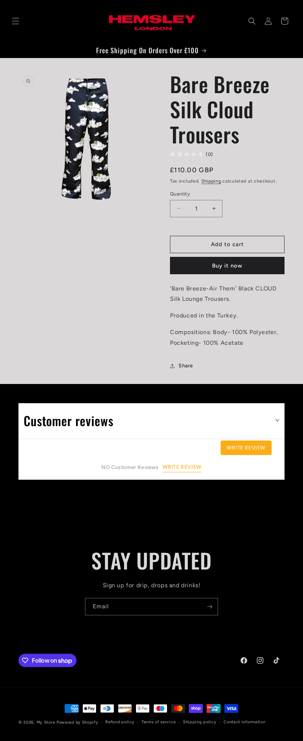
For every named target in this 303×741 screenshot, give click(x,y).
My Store (46, 722)
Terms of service (159, 722)
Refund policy (119, 722)
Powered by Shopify (77, 722)
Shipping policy (200, 722)
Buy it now (227, 265)
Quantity (180, 194)
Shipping (211, 181)
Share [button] (185, 366)
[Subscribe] (209, 606)
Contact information (244, 722)
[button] (15, 21)
